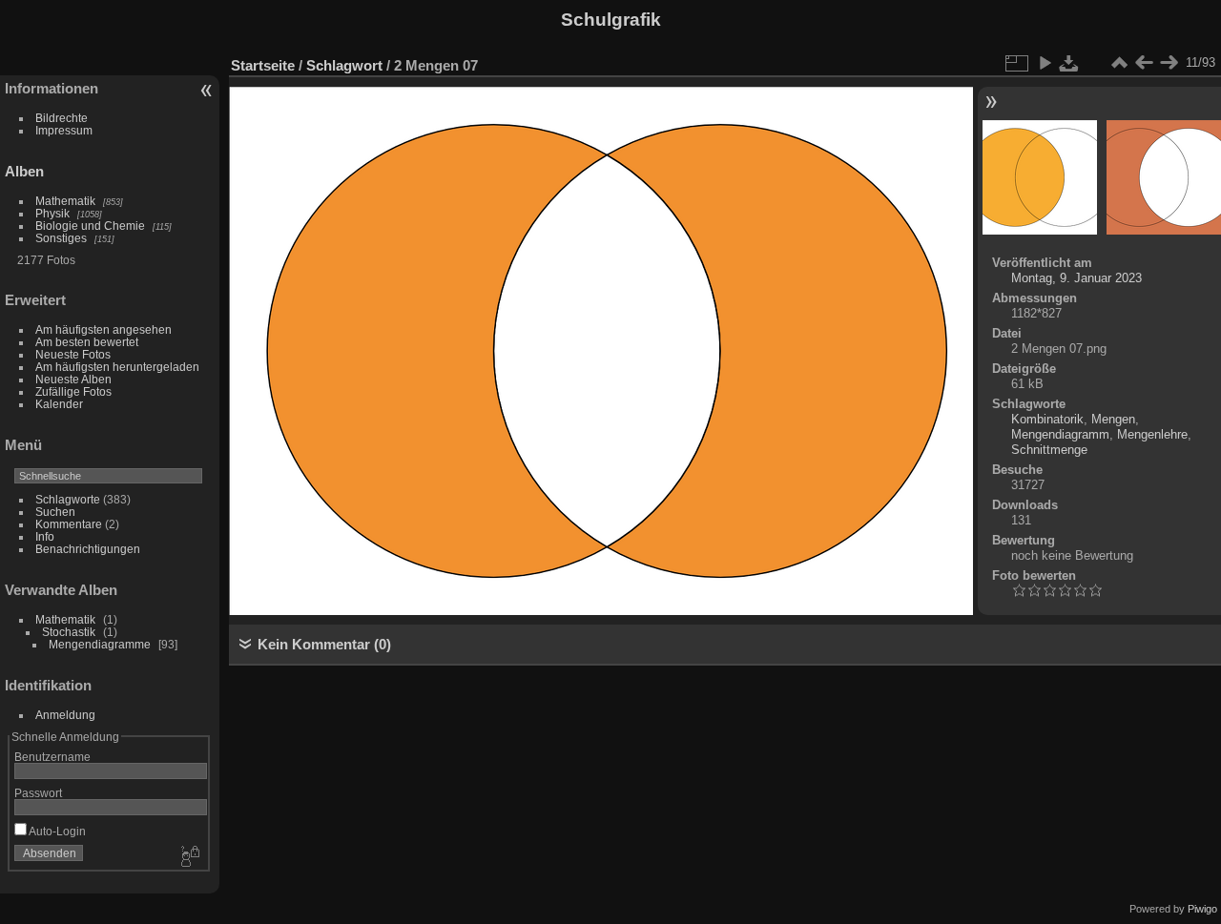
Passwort (38, 793)
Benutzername (52, 756)
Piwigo (1202, 908)
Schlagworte (67, 499)
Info (44, 536)
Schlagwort (344, 65)
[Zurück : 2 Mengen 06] (1143, 63)
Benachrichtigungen (87, 549)
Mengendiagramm (1060, 434)
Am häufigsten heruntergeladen (117, 366)
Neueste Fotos (73, 354)
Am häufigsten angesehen (103, 329)
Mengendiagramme (100, 644)
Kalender (59, 404)
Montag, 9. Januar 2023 (1076, 278)
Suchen (55, 511)
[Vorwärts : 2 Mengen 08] (1168, 63)
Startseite (263, 65)
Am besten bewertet (86, 342)
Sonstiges (61, 238)
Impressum (64, 130)
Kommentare (68, 524)
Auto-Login (56, 831)
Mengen (1113, 419)
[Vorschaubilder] (1119, 63)
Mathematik (65, 201)
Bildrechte (61, 118)
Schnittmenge (1049, 449)
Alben (24, 171)
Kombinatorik (1047, 419)
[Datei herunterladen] (1069, 63)
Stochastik (68, 632)
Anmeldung (65, 714)
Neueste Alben (73, 379)
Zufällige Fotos (73, 391)
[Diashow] (1044, 63)
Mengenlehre (1152, 434)
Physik (52, 213)
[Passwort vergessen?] (188, 857)
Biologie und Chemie (90, 225)
